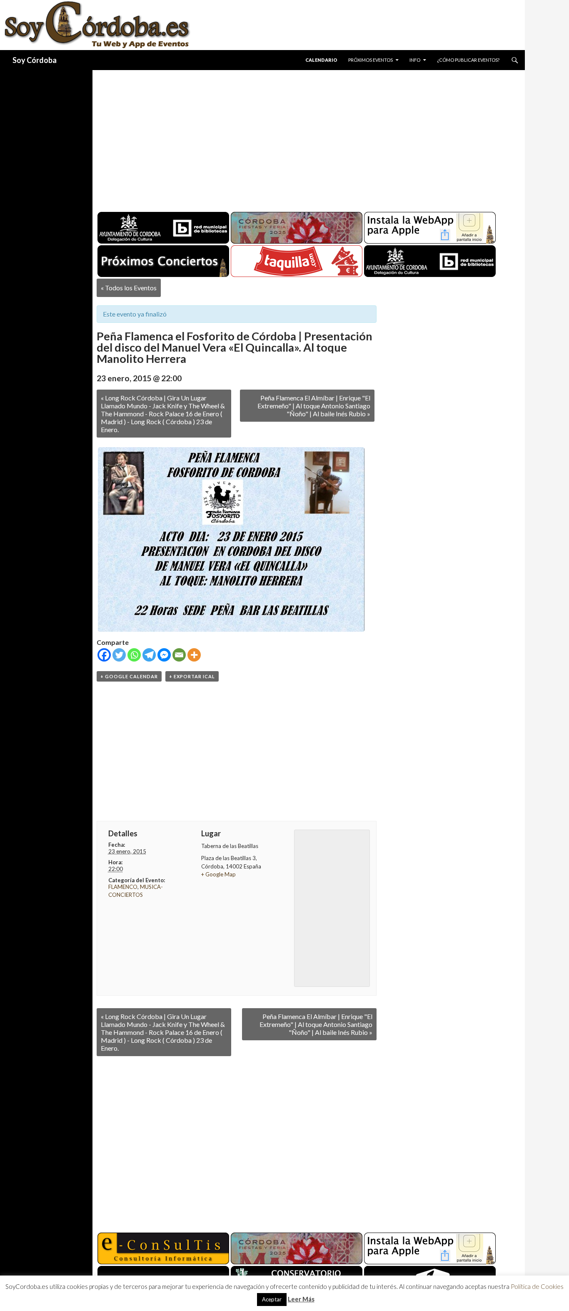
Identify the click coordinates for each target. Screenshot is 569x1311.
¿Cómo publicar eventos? (468, 60)
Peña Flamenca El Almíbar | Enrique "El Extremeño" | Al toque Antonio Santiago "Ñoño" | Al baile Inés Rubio (313, 406)
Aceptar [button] (272, 1299)
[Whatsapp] (134, 655)
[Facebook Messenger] (164, 655)
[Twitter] (119, 655)
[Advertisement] (301, 137)
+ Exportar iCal (192, 676)
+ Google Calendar (129, 676)
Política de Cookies (537, 1286)
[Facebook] (104, 655)
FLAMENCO (122, 886)
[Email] (179, 655)
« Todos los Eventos (129, 288)
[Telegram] (149, 655)
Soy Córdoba (34, 60)
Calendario (321, 60)
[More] (194, 655)
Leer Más (301, 1299)
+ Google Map (218, 874)
